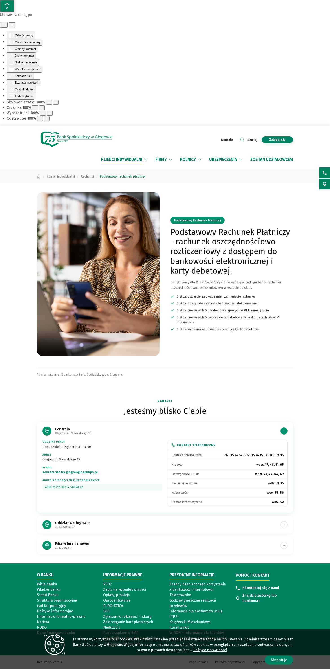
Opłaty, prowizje (116, 595)
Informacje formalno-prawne (61, 616)
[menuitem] (125, 159)
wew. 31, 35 (276, 483)
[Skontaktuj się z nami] (324, 172)
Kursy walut (179, 627)
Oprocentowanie (117, 600)
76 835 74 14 (233, 455)
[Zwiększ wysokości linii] (50, 113)
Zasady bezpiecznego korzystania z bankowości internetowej (197, 587)
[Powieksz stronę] (56, 102)
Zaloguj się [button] (277, 140)
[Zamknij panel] (12, 24)
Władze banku (49, 589)
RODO (42, 627)
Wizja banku (47, 584)
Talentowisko (180, 595)
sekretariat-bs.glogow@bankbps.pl (70, 472)
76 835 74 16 (275, 455)
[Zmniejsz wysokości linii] (43, 113)
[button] (146, 159)
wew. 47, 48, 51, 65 (270, 465)
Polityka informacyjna (55, 611)
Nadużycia (111, 627)
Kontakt (227, 140)
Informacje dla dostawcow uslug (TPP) (195, 614)
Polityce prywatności (210, 650)
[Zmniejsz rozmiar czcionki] (35, 107)
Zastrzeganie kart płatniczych (128, 622)
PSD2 (107, 584)
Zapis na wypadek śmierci (124, 589)
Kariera (43, 622)
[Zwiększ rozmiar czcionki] (42, 107)
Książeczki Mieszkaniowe (190, 622)
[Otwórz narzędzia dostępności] (7, 6)
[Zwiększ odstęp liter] (47, 118)
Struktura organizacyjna (57, 600)
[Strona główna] (39, 176)
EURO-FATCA (113, 606)
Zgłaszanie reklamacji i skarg (127, 616)
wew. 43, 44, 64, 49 (269, 474)
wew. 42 (278, 502)
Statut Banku (48, 595)
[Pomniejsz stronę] (49, 102)
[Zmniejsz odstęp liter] (40, 118)
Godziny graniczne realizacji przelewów (192, 603)
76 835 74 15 (254, 455)
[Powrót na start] (76, 139)
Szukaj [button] (252, 140)
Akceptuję (279, 660)
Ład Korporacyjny (51, 606)
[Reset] (4, 25)
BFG (106, 611)
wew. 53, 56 (275, 493)
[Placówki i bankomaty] (324, 184)
